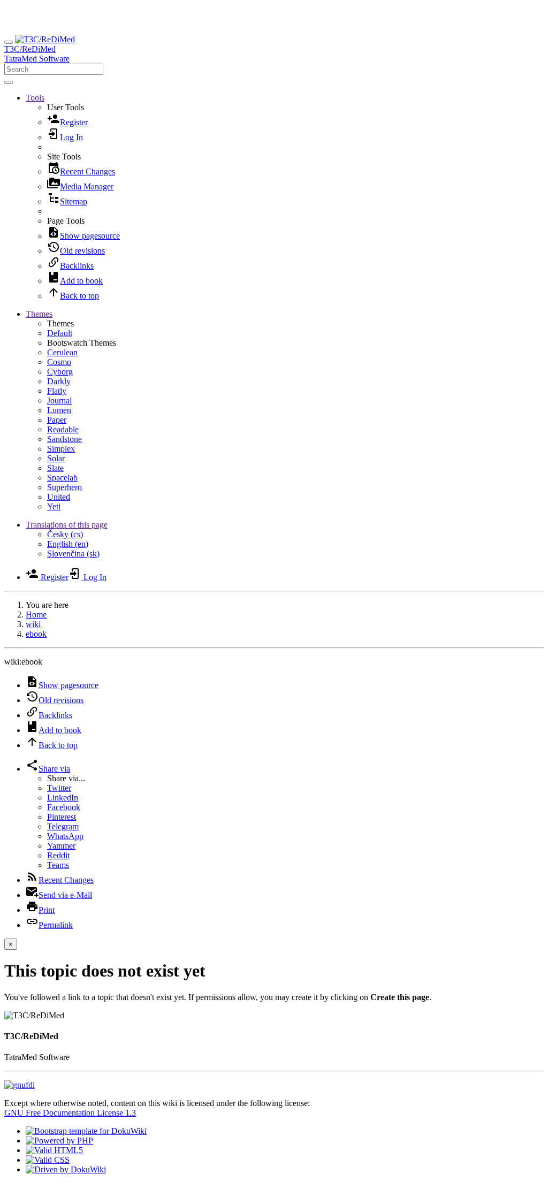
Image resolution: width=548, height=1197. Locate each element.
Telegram (63, 826)
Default (59, 333)
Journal (59, 400)
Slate (55, 467)
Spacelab (62, 477)
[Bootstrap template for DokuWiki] (86, 1130)
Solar (56, 458)
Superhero (64, 487)
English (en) (67, 543)
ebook (36, 633)
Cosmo (59, 362)
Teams (58, 865)
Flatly (56, 390)
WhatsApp (65, 836)
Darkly (59, 381)
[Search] (8, 82)
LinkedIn (62, 797)
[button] (35, 97)
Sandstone (64, 439)
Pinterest (61, 816)
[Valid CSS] (48, 1159)
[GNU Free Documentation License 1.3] (19, 1084)
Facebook (63, 807)
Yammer (61, 845)
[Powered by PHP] (59, 1140)
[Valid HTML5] (54, 1150)
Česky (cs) (65, 534)
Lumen (59, 410)
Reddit (58, 855)
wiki (33, 624)
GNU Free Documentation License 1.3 (70, 1112)
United (58, 496)
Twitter (59, 787)
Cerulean (62, 352)
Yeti (53, 506)
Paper (56, 419)
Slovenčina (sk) (73, 553)
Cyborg (60, 371)
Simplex (61, 448)
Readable (63, 429)
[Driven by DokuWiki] (66, 1169)
